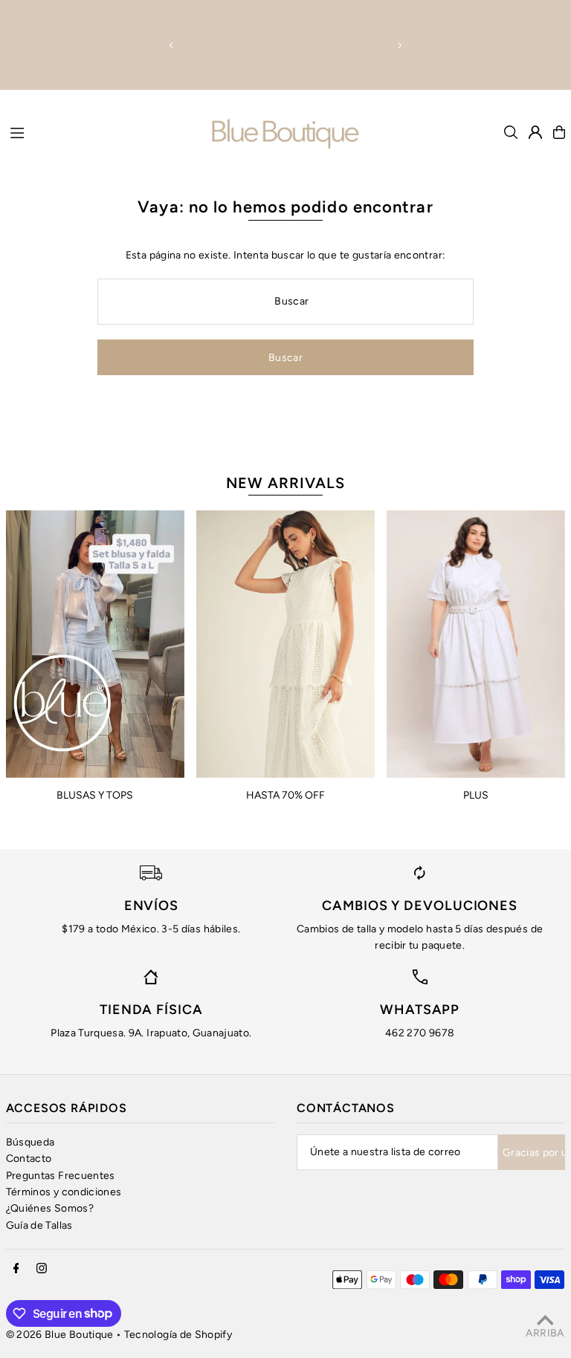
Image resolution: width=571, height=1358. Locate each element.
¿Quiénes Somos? (50, 1208)
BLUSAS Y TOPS (95, 795)
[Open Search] (510, 132)
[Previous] (171, 45)
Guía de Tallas (39, 1225)
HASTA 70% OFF (285, 795)
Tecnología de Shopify (178, 1334)
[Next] (399, 45)
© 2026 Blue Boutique (60, 1334)
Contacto (29, 1158)
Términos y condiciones (64, 1192)
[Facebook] (16, 1269)
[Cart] (559, 132)
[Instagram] (41, 1269)
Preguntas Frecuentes (60, 1175)
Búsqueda (30, 1142)
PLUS (475, 795)
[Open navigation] (103, 131)
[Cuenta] (535, 132)
